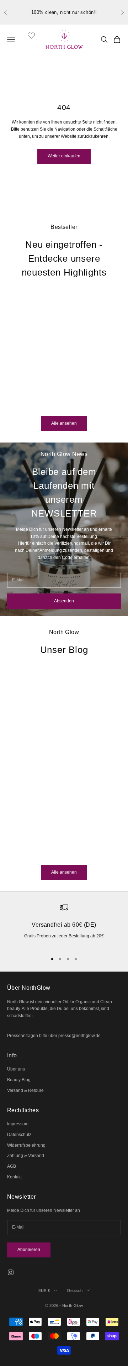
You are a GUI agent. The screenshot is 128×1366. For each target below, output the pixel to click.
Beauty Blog (19, 1079)
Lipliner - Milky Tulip (44, 382)
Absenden (64, 600)
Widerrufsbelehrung (26, 1145)
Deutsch (74, 1290)
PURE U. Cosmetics (44, 372)
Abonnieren (28, 1249)
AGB (11, 1166)
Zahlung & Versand (25, 1155)
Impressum (17, 1123)
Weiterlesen (18, 852)
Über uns (16, 1069)
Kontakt (14, 1176)
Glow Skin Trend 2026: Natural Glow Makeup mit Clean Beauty (52, 785)
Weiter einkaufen (64, 155)
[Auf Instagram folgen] (10, 1272)
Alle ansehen (64, 423)
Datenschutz (19, 1134)
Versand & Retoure (25, 1090)
